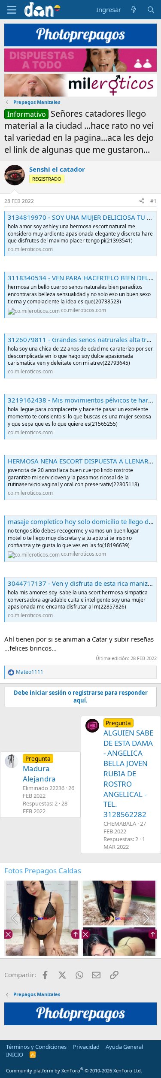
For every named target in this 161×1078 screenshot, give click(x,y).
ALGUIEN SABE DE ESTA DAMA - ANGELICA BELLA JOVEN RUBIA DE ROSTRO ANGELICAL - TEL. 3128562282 (128, 769)
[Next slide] (145, 918)
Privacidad (86, 1047)
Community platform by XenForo (74, 1070)
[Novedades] (133, 10)
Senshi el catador (57, 169)
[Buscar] (151, 10)
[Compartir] (141, 201)
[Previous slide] (15, 918)
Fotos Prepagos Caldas (42, 870)
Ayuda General (124, 1047)
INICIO (14, 1054)
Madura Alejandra (39, 769)
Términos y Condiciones (36, 1047)
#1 (153, 201)
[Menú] (12, 9)
